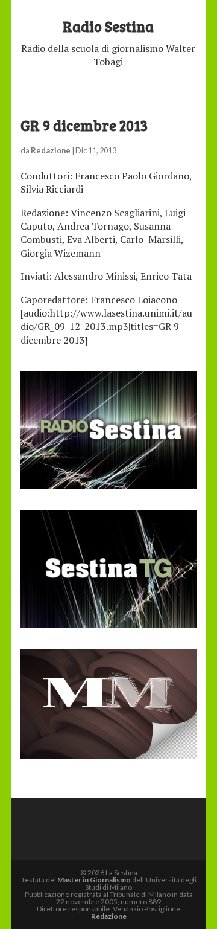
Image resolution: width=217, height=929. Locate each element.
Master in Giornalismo (94, 879)
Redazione (51, 150)
